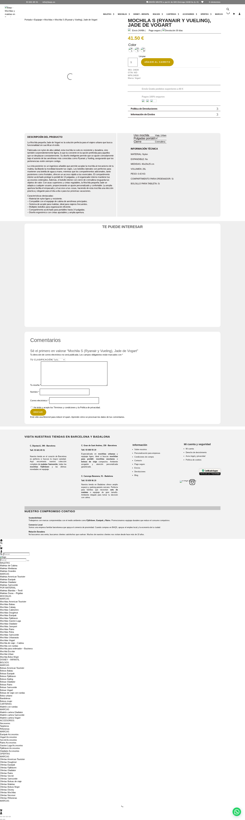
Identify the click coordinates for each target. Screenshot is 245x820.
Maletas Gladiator (8, 582)
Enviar (38, 412)
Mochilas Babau (7, 604)
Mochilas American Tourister (13, 601)
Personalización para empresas (147, 453)
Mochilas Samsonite (9, 635)
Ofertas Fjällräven (8, 767)
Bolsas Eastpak (7, 673)
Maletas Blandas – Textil (11, 590)
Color (132, 44)
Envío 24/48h (138, 30)
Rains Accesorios (8, 742)
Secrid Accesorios (8, 740)
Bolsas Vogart (6, 690)
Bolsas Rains (6, 684)
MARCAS (4, 574)
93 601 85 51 (39, 450)
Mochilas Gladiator (8, 623)
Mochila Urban (6, 654)
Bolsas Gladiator (7, 682)
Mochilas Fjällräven (9, 618)
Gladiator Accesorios (9, 751)
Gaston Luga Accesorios (11, 745)
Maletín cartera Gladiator (11, 712)
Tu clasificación (41, 359)
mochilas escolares (105, 459)
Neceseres (5, 723)
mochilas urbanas (106, 454)
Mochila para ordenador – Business (16, 648)
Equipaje (38, 19)
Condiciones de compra (144, 457)
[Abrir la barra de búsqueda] (227, 9)
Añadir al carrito (157, 62)
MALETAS (107, 14)
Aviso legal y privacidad (195, 456)
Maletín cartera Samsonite (12, 715)
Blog (136, 475)
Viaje (157, 135)
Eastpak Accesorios (9, 734)
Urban (163, 135)
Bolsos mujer (6, 701)
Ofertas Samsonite (8, 778)
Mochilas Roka (7, 632)
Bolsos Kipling (6, 679)
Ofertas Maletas (7, 784)
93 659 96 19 (90, 480)
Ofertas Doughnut (8, 762)
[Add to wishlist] (216, 239)
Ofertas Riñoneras (8, 798)
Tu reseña (35, 385)
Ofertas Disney (7, 789)
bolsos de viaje (89, 462)
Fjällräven (90, 520)
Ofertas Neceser (7, 795)
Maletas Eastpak (8, 579)
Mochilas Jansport (8, 626)
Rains (107, 520)
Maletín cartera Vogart (10, 718)
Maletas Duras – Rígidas (11, 593)
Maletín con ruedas (9, 706)
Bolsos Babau (6, 670)
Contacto (138, 460)
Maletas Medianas (8, 568)
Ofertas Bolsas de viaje (11, 781)
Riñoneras (4, 729)
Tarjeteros (4, 726)
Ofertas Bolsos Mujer (10, 787)
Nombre (34, 392)
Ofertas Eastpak (7, 765)
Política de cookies (193, 460)
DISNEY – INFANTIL (141, 14)
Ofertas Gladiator (8, 770)
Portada (28, 19)
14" (156, 138)
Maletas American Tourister (12, 576)
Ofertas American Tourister (12, 759)
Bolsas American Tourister (12, 668)
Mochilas (48, 19)
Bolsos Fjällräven (8, 676)
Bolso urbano (6, 695)
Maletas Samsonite (9, 585)
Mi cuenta (190, 449)
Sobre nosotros (140, 449)
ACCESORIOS (188, 14)
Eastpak (99, 520)
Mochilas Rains (7, 629)
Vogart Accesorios (8, 737)
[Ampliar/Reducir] (1, 816)
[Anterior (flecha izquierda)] (1, 819)
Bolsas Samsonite (8, 687)
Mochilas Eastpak (8, 615)
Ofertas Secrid (6, 776)
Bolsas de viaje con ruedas (12, 693)
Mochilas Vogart (7, 640)
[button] (237, 812)
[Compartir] (7, 816)
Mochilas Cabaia (7, 607)
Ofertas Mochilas (8, 792)
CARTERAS (171, 14)
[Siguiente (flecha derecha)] (4, 819)
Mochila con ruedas (9, 646)
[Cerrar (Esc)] (10, 816)
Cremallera (160, 141)
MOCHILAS (122, 14)
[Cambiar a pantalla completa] (4, 816)
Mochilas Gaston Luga (10, 621)
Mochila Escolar (7, 651)
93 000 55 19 (90, 450)
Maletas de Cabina (8, 565)
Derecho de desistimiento (196, 452)
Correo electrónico (39, 400)
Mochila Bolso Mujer (9, 657)
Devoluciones (139, 472)
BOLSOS (156, 14)
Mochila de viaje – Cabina (12, 643)
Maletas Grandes (8, 571)
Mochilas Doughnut (9, 612)
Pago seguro (139, 464)
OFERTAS (205, 14)
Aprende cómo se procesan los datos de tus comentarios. (98, 417)
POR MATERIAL (8, 587)
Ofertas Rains (6, 773)
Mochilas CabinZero (9, 610)
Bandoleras (5, 698)
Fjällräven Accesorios (10, 748)
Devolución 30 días (174, 30)
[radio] (130, 49)
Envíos (137, 468)
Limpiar (142, 56)
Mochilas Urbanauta (9, 637)
